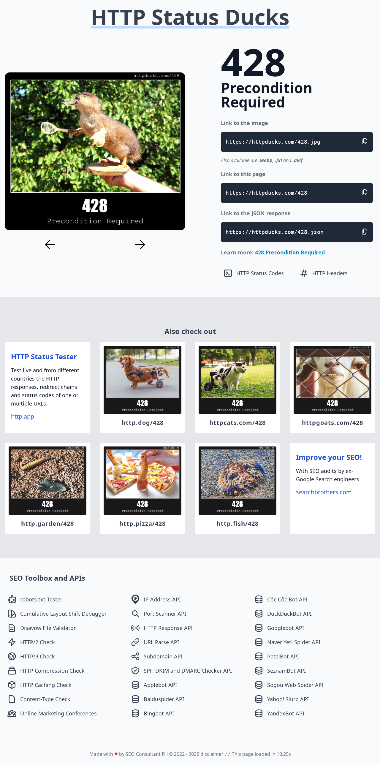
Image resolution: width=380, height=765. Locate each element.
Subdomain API (163, 656)
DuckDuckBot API (289, 613)
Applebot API (160, 684)
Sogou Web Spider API (295, 684)
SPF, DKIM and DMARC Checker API (188, 670)
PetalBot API (283, 656)
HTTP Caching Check (46, 684)
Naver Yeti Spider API (293, 642)
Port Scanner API (165, 613)
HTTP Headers (330, 273)
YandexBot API (285, 713)
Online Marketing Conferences (58, 713)
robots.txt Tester (41, 599)
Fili (165, 754)
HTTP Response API (168, 627)
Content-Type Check (45, 699)
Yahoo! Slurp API (288, 699)
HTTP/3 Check (37, 656)
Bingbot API (159, 713)
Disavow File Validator (48, 627)
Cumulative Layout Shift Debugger (63, 613)
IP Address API (162, 599)
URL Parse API (161, 642)
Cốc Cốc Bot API (287, 599)
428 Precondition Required (290, 252)
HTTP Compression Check (52, 670)
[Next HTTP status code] (140, 244)
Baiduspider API (164, 699)
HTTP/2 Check (37, 642)
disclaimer (212, 754)
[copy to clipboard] (364, 141)
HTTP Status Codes (260, 273)
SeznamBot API (286, 670)
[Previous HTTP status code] (50, 244)
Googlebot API (285, 627)
